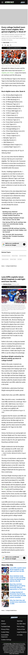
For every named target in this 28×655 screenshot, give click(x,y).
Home (2, 266)
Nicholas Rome (7, 284)
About (3, 621)
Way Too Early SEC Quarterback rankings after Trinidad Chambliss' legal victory (13, 236)
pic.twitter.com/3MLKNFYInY (14, 451)
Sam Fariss (6, 42)
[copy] (11, 45)
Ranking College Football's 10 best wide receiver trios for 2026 (13, 218)
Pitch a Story (20, 626)
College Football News (11, 266)
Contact (3, 624)
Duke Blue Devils (22, 255)
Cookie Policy (5, 632)
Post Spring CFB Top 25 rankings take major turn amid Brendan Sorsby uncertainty (14, 224)
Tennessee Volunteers (6, 255)
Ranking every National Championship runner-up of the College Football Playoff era (12, 213)
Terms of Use (21, 629)
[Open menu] (2, 2)
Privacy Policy (5, 629)
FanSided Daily (5, 626)
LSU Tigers (20, 259)
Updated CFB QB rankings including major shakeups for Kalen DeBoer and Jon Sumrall (14, 230)
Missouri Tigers (15, 255)
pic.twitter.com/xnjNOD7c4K (9, 408)
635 (4, 489)
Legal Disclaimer (22, 632)
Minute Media (8, 643)
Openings (20, 621)
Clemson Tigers (13, 259)
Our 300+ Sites (21, 624)
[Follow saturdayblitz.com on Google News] (24, 244)
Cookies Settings (6, 639)
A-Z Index (20, 635)
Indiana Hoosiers (5, 259)
